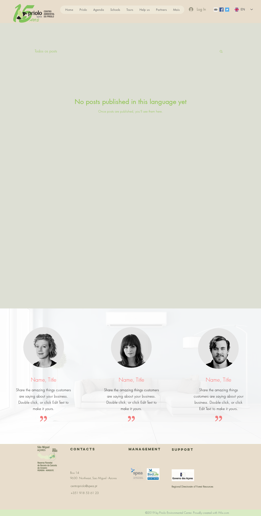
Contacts (82, 449)
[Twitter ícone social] (227, 10)
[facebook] (221, 10)
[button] (221, 52)
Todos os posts (46, 51)
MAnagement (144, 449)
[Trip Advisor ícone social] (216, 10)
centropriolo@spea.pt (84, 486)
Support (183, 449)
